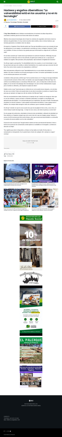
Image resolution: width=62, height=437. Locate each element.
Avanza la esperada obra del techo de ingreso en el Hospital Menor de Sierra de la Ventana (15, 184)
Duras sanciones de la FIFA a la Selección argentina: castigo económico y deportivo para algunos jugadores (16, 209)
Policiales (19, 22)
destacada (10, 156)
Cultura (35, 181)
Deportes (7, 206)
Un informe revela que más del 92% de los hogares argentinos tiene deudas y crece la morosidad (43, 209)
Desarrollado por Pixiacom (9, 434)
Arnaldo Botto (13, 20)
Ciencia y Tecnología (17, 5)
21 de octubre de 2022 (24, 20)
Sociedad (25, 22)
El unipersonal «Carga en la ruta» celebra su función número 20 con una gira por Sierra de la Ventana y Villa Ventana (44, 185)
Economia (35, 206)
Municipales (8, 181)
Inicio (10, 5)
